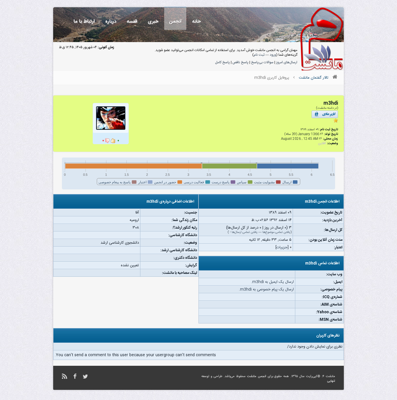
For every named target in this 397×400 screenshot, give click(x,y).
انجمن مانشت (256, 376)
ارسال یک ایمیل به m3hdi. (272, 282)
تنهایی (331, 381)
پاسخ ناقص (240, 62)
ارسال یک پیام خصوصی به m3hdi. (266, 289)
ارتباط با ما (84, 21)
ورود (273, 55)
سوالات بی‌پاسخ (262, 62)
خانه (196, 21)
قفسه (132, 21)
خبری (153, 21)
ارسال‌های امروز (286, 62)
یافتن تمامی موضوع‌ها (276, 232)
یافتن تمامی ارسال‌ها (244, 232)
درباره (110, 21)
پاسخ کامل (222, 62)
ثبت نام (259, 55)
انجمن (175, 21)
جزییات (281, 247)
